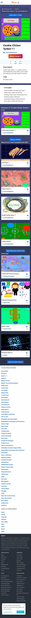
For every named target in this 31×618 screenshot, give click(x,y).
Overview (19, 555)
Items (2, 526)
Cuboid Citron (7, 329)
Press (2, 561)
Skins (2, 524)
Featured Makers (21, 564)
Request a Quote (21, 600)
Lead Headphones (11, 52)
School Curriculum (22, 577)
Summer (19, 570)
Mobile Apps (4, 564)
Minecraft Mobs (5, 583)
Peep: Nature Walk (6, 498)
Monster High (5, 424)
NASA (2, 476)
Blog (2, 555)
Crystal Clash (4, 474)
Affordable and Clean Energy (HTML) (11, 448)
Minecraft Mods (5, 591)
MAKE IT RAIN (5, 326)
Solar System (4, 469)
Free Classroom (21, 579)
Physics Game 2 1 (6, 189)
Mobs (2, 531)
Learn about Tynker (15, 15)
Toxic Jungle (4, 397)
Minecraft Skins (5, 579)
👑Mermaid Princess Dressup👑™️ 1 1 (11, 273)
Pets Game (4, 428)
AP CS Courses (21, 587)
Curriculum (20, 557)
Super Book (6, 302)
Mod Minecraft (5, 400)
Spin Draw (4, 486)
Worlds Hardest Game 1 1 (9, 215)
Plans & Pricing (21, 566)
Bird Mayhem (5, 481)
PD (17, 595)
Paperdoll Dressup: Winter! (9, 300)
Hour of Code (5, 595)
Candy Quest (4, 388)
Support (3, 559)
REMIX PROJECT (15, 56)
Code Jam (3, 593)
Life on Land (4, 416)
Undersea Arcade (6, 484)
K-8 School (19, 591)
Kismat (5, 355)
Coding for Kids (7, 9)
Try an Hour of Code (8, 368)
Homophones (5, 462)
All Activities (4, 371)
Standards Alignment (22, 593)
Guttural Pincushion (8, 276)
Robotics (3, 519)
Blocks (3, 529)
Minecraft (3, 517)
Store (2, 570)
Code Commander (6, 436)
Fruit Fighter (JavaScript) (8, 414)
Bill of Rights (4, 500)
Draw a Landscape (6, 455)
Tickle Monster (5, 412)
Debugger (3, 491)
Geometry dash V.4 (7, 352)
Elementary (20, 581)
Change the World (6, 433)
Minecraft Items (5, 589)
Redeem (19, 561)
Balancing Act (5, 409)
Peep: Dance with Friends (8, 495)
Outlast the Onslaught (7, 440)
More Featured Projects (15, 362)
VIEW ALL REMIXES (15, 139)
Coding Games (5, 576)
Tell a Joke (4, 479)
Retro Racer (4, 438)
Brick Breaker (5, 402)
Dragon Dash (4, 392)
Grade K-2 (4, 373)
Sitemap (3, 566)
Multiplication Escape (7, 464)
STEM (2, 493)
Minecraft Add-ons (6, 587)
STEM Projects (20, 599)
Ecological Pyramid (6, 460)
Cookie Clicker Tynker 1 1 (9, 130)
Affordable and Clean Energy (9, 419)
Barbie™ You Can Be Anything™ (9, 383)
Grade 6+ (3, 378)
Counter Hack (5, 395)
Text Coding (4, 522)
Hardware (4, 505)
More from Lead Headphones (16, 251)
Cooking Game (5, 431)
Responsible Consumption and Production (12, 421)
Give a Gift (19, 559)
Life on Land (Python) (7, 445)
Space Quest (4, 426)
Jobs (2, 562)
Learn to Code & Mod (9, 509)
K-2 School (19, 589)
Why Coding (20, 562)
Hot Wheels (4, 390)
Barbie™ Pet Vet (5, 380)
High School (20, 585)
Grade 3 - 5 (4, 376)
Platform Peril (5, 443)
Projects (16, 9)
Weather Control (5, 407)
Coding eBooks (5, 568)
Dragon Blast (4, 385)
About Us (3, 557)
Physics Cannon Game (7, 467)
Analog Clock (4, 503)
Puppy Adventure (6, 472)
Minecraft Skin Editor (7, 581)
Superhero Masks (6, 457)
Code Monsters (5, 404)
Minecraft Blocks (5, 585)
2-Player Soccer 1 (6, 241)
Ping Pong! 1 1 (6, 162)
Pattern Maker (5, 488)
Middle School (20, 583)
